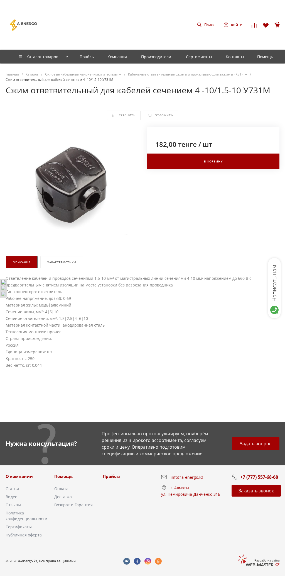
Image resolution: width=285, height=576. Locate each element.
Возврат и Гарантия (73, 504)
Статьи (12, 488)
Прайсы (111, 476)
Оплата (61, 488)
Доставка (63, 496)
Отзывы (13, 504)
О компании (19, 476)
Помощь (63, 476)
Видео (11, 496)
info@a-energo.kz (187, 477)
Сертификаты (19, 526)
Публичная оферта (24, 535)
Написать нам (274, 283)
